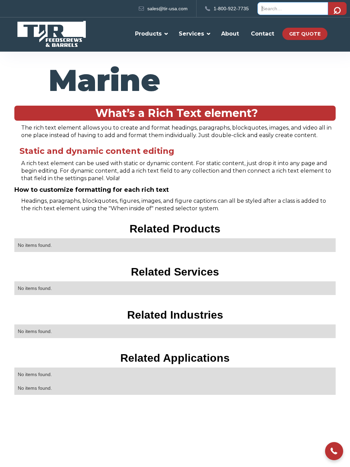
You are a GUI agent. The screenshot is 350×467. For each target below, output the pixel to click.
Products (148, 33)
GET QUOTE (305, 34)
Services (191, 33)
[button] (150, 33)
